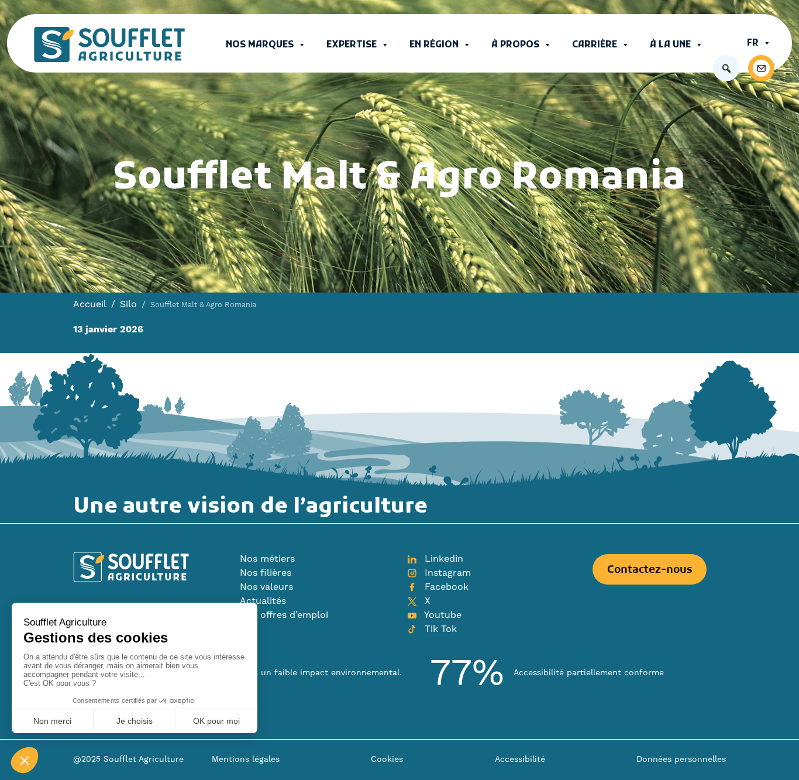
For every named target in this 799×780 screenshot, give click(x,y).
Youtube (442, 615)
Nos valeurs (266, 587)
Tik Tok (439, 629)
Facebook (445, 587)
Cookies (387, 759)
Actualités (263, 601)
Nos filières (265, 573)
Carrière (594, 45)
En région (434, 45)
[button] (726, 68)
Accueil (89, 304)
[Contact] (761, 68)
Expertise (351, 45)
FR (753, 43)
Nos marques (260, 45)
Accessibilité (520, 759)
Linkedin (442, 559)
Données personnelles (681, 759)
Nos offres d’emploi (284, 615)
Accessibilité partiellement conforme (589, 673)
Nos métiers (267, 559)
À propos (515, 45)
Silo (128, 304)
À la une (670, 45)
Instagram (446, 573)
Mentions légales (246, 759)
